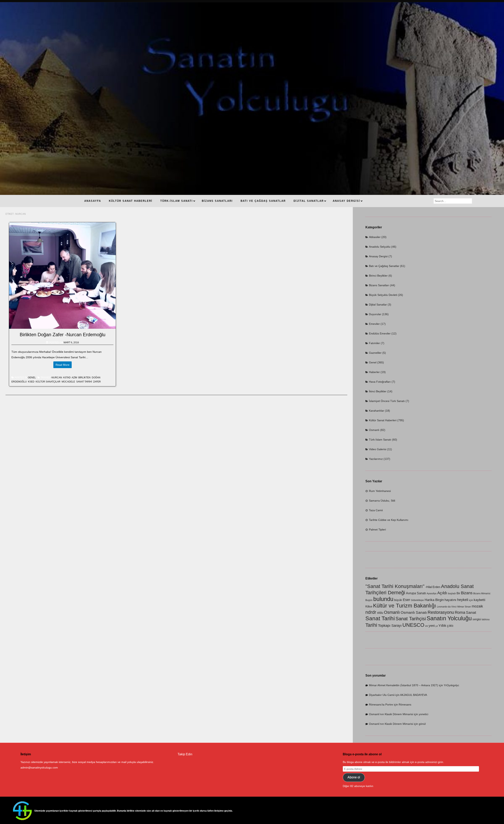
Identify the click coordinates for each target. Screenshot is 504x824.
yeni (432, 626)
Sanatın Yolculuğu (449, 618)
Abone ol (353, 777)
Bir (458, 593)
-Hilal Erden (432, 587)
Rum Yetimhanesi (380, 491)
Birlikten (84, 377)
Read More (62, 364)
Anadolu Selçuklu (379, 246)
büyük (398, 600)
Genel (32, 377)
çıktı (450, 626)
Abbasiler (375, 237)
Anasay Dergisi (378, 256)
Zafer (97, 381)
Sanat (471, 612)
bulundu (383, 599)
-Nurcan (56, 377)
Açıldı (442, 593)
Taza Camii (376, 510)
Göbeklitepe (417, 600)
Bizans (466, 593)
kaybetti (479, 600)
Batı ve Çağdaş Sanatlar (384, 266)
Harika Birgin (434, 600)
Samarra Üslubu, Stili (382, 500)
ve (426, 625)
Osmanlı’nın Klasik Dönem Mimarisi (391, 714)
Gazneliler (375, 352)
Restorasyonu (441, 612)
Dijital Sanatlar (378, 304)
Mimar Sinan (464, 606)
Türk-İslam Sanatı (380, 439)
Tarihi (371, 625)
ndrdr (370, 612)
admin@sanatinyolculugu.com (39, 767)
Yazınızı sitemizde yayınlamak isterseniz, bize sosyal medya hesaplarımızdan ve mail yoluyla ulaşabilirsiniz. (87, 762)
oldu (380, 612)
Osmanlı (374, 429)
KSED (31, 381)
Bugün (368, 600)
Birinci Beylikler (378, 275)
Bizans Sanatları (379, 285)
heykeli (462, 600)
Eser (406, 600)
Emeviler (374, 323)
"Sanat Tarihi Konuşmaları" (394, 586)
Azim (74, 377)
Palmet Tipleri (377, 529)
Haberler (374, 372)
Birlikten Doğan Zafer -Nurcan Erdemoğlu (62, 334)
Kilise (368, 606)
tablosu (486, 619)
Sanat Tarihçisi (411, 618)
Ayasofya (431, 593)
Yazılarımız (376, 458)
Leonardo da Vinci (447, 606)
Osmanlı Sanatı (414, 612)
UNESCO (413, 625)
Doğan (96, 377)
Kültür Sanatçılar (48, 381)
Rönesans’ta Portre (381, 704)
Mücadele (68, 381)
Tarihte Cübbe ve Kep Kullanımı (388, 519)
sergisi (476, 619)
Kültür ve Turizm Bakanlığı (404, 606)
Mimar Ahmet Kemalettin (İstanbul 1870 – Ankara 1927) (403, 685)
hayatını (450, 600)
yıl (436, 626)
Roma (460, 612)
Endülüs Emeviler (380, 333)
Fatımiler (374, 343)
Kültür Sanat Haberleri (383, 420)
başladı (452, 593)
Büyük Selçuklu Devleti (383, 294)
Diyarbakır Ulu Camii (382, 694)
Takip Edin (185, 754)
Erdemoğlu (19, 381)
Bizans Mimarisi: (482, 593)
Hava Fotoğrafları (380, 381)
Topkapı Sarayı (390, 625)
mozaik (477, 606)
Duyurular (375, 314)
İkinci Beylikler (377, 391)
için (471, 600)
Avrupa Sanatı (416, 593)
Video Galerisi (377, 449)
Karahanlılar (376, 410)
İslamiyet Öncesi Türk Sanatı (387, 401)
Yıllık (442, 625)
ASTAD (67, 377)
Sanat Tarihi (84, 381)
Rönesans (405, 704)
